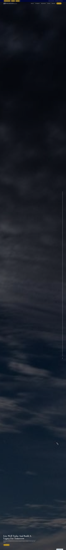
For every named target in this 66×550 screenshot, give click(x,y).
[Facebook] (20, 1)
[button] (32, 3)
